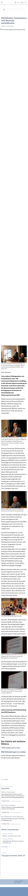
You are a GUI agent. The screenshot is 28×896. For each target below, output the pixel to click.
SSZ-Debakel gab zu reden (13, 751)
